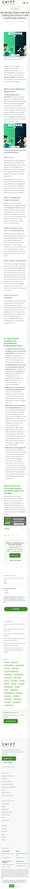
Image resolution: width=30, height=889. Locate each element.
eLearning (6, 662)
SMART (13, 318)
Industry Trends (15, 668)
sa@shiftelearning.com (22, 863)
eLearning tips (14, 662)
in (9, 535)
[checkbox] (15, 592)
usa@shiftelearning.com (7, 854)
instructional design (18, 674)
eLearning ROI (7, 702)
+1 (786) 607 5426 (6, 857)
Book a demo (15, 555)
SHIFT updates (14, 680)
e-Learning (21, 680)
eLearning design (8, 674)
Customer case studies (15, 560)
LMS (3, 790)
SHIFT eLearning (17, 677)
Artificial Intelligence (8, 665)
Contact (4, 837)
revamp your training (14, 117)
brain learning (7, 696)
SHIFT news (6, 668)
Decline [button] (18, 886)
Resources (4, 831)
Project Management (9, 693)
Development (5, 803)
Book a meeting (9, 762)
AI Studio (4, 778)
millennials (7, 528)
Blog (3, 834)
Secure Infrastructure (7, 795)
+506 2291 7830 (6, 867)
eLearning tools (16, 696)
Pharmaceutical (6, 815)
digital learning (14, 690)
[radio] (15, 590)
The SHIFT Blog (15, 9)
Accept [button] (11, 886)
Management (5, 809)
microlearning (21, 683)
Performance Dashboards (8, 787)
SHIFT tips (6, 680)
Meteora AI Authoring (7, 776)
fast (20, 270)
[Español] (24, 3)
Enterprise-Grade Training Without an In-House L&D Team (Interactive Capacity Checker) (14, 650)
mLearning (6, 683)
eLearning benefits (8, 686)
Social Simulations (6, 781)
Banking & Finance (7, 812)
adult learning (19, 693)
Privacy (4, 840)
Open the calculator (11, 721)
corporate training (20, 665)
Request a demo (9, 758)
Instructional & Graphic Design (11, 671)
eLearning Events (18, 699)
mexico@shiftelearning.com (22, 854)
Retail (3, 817)
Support (4, 806)
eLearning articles (17, 702)
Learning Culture (8, 699)
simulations (17, 686)
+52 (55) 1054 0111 (20, 857)
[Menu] (27, 2)
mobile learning (7, 677)
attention (6, 690)
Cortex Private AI (6, 792)
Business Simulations (7, 784)
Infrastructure (5, 820)
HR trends (13, 683)
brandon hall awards (8, 705)
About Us (4, 828)
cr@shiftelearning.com (8, 864)
